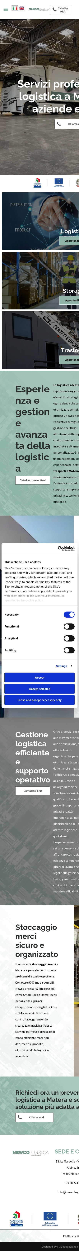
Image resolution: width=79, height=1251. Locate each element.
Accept (39, 677)
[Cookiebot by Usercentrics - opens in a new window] (58, 548)
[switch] (69, 626)
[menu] (6, 9)
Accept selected (39, 688)
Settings (61, 665)
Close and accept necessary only (40, 700)
